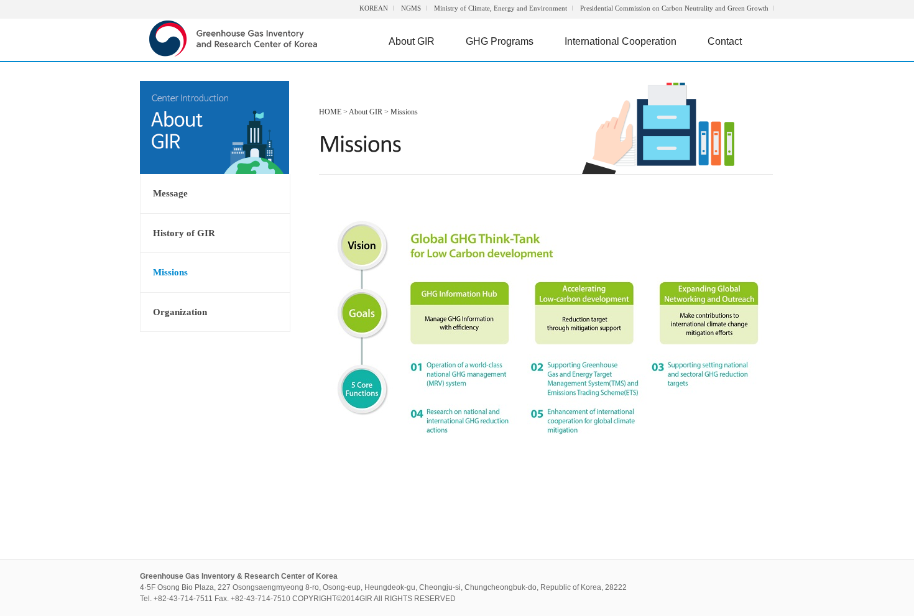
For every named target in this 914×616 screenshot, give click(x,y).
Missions (170, 272)
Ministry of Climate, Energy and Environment (500, 8)
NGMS (411, 8)
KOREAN (373, 8)
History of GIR (184, 233)
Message (170, 193)
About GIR (412, 41)
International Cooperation (620, 41)
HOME (330, 112)
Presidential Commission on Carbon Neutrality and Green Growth (674, 8)
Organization (180, 312)
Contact (725, 41)
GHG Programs (499, 41)
